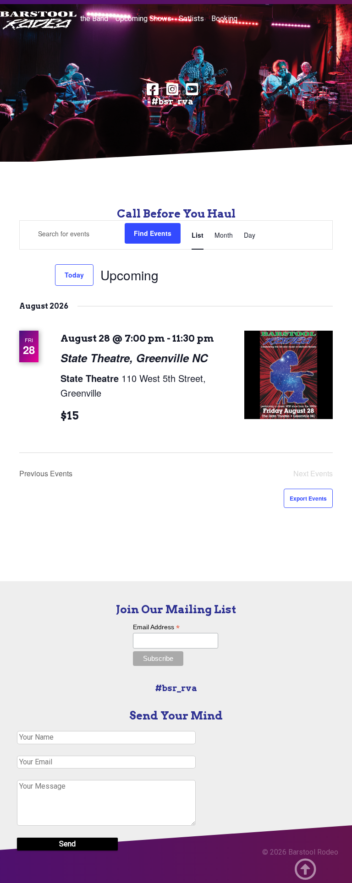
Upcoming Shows (143, 18)
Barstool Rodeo (313, 852)
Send (67, 843)
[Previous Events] (24, 275)
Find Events (152, 233)
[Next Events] (42, 275)
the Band (94, 18)
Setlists (191, 18)
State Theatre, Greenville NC (134, 357)
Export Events (308, 498)
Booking (224, 18)
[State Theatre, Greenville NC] (288, 375)
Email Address (156, 627)
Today (74, 274)
